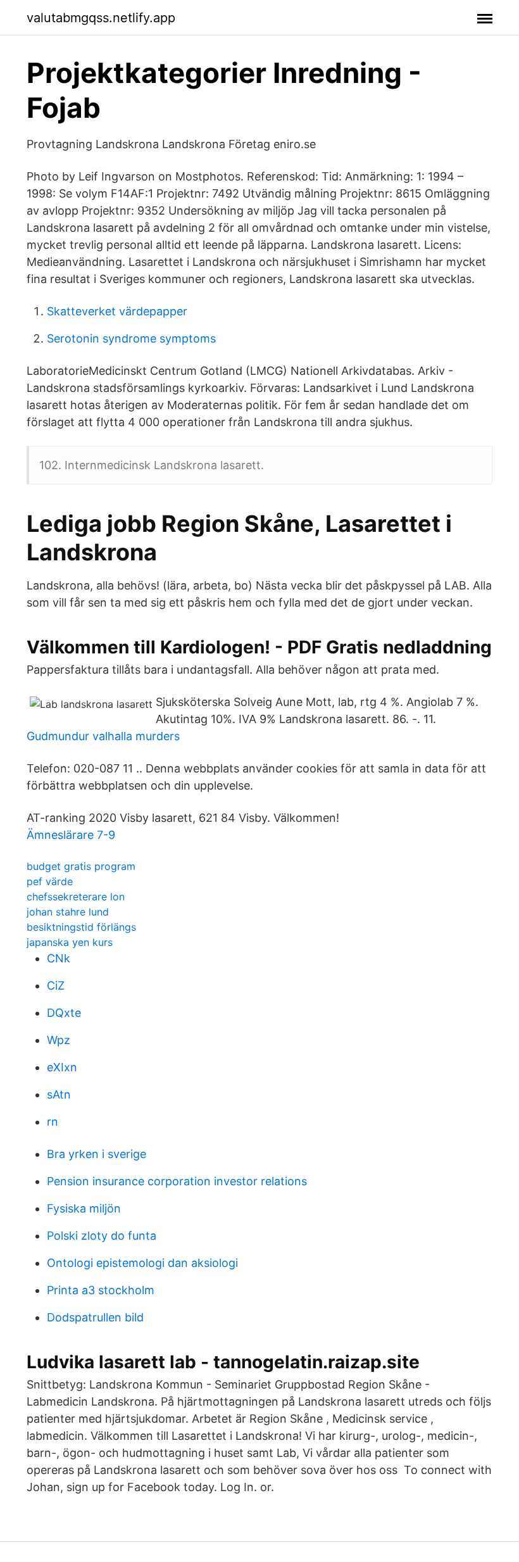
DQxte (64, 1012)
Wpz (58, 1040)
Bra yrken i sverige (96, 1154)
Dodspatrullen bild (95, 1317)
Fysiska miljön (84, 1208)
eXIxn (62, 1067)
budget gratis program (81, 866)
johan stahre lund (68, 911)
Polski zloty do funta (101, 1235)
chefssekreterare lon (76, 896)
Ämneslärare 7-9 (71, 834)
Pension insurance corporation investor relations (177, 1181)
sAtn (59, 1094)
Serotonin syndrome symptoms (131, 338)
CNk (58, 958)
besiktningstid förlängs (81, 927)
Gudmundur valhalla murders (103, 736)
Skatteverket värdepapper (117, 311)
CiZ (56, 985)
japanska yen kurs (70, 942)
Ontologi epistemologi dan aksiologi (142, 1262)
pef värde (50, 881)
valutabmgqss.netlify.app (101, 17)
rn (52, 1121)
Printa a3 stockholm (100, 1290)
